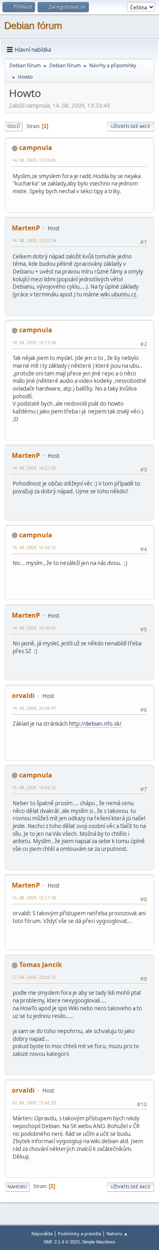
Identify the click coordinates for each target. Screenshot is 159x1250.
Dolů (13, 126)
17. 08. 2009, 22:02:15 (34, 977)
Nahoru (17, 1187)
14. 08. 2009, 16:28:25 (34, 547)
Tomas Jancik (40, 964)
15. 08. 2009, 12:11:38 (34, 897)
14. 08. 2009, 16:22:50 (34, 468)
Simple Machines (98, 1241)
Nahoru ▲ (117, 1233)
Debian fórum (33, 25)
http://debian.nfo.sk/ (95, 723)
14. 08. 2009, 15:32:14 (34, 240)
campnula (35, 147)
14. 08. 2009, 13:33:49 (34, 160)
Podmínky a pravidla (79, 1233)
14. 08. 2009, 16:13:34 (34, 342)
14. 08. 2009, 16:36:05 (34, 628)
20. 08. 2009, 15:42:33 (34, 1103)
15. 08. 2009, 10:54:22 (34, 787)
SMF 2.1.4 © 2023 (62, 1241)
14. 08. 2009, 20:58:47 (34, 708)
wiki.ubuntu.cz (118, 294)
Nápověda (42, 1233)
